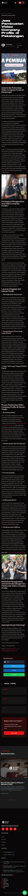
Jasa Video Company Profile (8, 15)
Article (9, 13)
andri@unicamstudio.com (11, 648)
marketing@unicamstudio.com (9, 650)
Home (3, 13)
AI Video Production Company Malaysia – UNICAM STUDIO (15, 783)
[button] (15, 2)
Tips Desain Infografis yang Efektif (17, 552)
